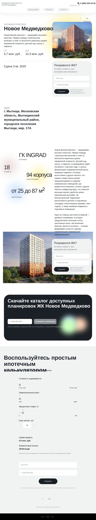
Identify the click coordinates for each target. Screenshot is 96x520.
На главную (87, 19)
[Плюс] (33, 425)
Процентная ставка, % (28, 407)
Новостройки (33, 9)
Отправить (48, 481)
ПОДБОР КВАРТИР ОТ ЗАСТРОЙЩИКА (12, 4)
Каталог (64, 9)
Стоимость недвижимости (30, 379)
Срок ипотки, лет (26, 421)
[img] (80, 18)
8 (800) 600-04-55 (87, 3)
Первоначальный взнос (29, 393)
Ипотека (49, 9)
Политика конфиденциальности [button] (48, 507)
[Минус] (20, 425)
